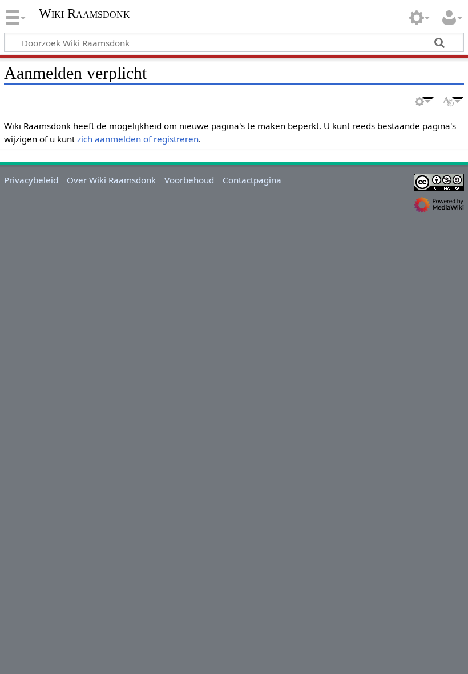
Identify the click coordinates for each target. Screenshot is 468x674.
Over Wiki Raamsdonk (111, 180)
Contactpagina (252, 180)
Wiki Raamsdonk (84, 14)
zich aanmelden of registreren (138, 139)
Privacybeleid (31, 180)
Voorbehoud (189, 180)
